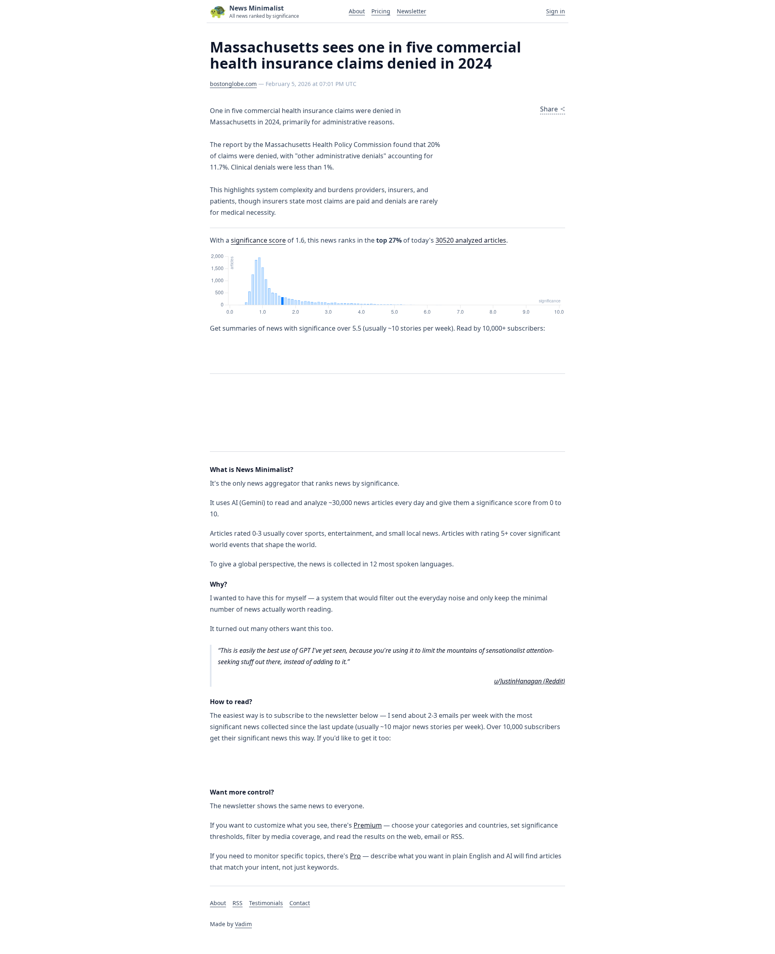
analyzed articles (471, 240)
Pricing (380, 11)
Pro (355, 855)
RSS (237, 903)
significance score (258, 240)
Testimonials (266, 903)
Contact (299, 903)
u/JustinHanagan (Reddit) (529, 681)
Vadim (243, 924)
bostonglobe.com (233, 84)
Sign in (555, 11)
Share (549, 109)
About (357, 11)
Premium (368, 825)
